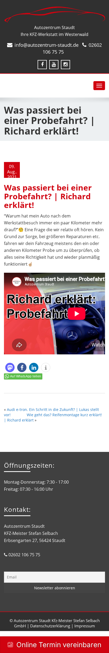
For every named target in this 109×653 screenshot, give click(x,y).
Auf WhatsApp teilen (25, 376)
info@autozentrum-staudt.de (47, 45)
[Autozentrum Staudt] (54, 15)
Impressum (84, 625)
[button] (10, 367)
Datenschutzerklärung (50, 625)
